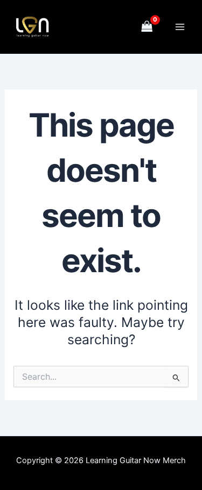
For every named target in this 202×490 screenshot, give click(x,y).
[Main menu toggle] (179, 27)
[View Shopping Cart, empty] (147, 27)
